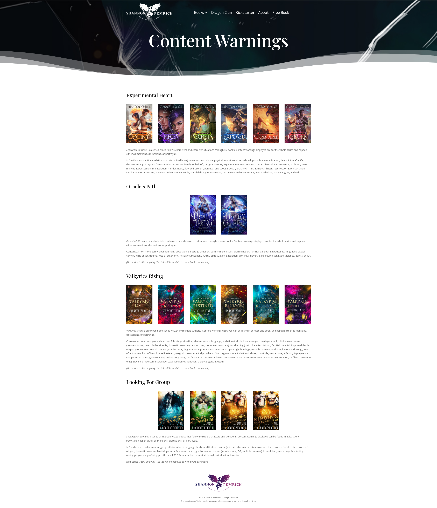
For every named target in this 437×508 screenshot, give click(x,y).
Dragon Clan (221, 13)
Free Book (280, 13)
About (263, 13)
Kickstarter (245, 13)
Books (199, 13)
